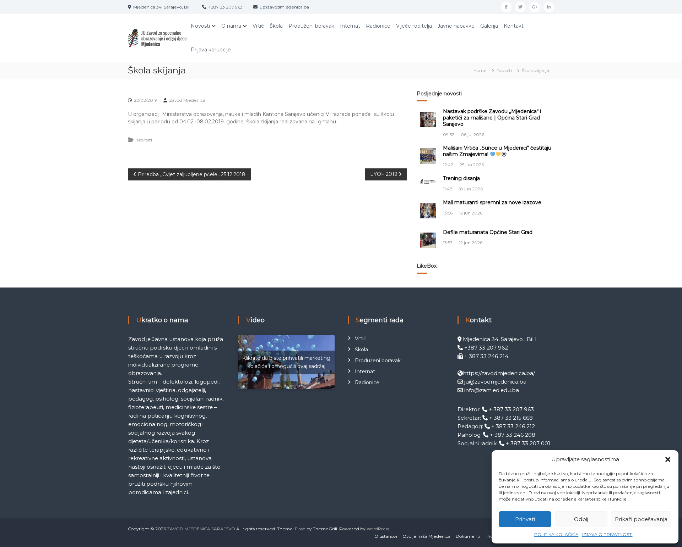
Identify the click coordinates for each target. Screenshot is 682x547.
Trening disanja (461, 178)
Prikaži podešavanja (641, 519)
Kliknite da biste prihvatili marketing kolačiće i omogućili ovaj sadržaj (286, 362)
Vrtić (258, 26)
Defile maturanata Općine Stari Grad (487, 232)
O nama (231, 26)
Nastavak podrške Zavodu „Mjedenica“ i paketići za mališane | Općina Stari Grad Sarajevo (492, 117)
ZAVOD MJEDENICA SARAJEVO (201, 528)
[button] (667, 459)
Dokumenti (468, 536)
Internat (350, 26)
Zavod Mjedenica (187, 100)
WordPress (378, 528)
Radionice (378, 26)
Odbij (581, 519)
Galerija (489, 26)
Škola (276, 26)
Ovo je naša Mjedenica (426, 536)
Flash (300, 528)
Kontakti (514, 26)
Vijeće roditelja (414, 26)
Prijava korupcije (211, 49)
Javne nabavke (456, 26)
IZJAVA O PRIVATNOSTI (607, 534)
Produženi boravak (311, 26)
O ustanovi (385, 536)
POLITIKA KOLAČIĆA (556, 534)
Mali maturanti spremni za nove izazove (492, 202)
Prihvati (525, 519)
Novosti (200, 26)
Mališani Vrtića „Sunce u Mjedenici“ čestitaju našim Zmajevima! (497, 151)
